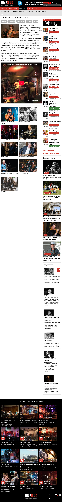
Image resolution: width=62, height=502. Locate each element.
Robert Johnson (26, 57)
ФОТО (40, 8)
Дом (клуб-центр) (25, 442)
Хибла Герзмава (49, 296)
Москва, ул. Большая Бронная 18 (28, 423)
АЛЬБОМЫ (34, 8)
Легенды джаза (5, 11)
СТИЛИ (45, 8)
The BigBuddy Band (6, 156)
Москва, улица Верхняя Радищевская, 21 (7, 490)
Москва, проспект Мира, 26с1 (9, 444)
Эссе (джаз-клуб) (53, 82)
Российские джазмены (18, 11)
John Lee (7, 57)
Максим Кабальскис (24, 139)
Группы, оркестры (41, 11)
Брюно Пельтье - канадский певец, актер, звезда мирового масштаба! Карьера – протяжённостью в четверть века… (52, 389)
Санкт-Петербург (53, 2)
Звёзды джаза (48, 265)
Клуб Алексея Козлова (55, 61)
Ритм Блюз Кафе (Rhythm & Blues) (53, 127)
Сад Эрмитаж (5, 464)
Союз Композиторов (54, 116)
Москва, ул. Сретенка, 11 (27, 488)
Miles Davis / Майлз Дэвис (52, 276)
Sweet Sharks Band (24, 121)
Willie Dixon (23, 55)
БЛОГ (28, 8)
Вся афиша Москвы (49, 150)
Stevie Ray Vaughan (14, 55)
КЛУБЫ (16, 8)
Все (2, 14)
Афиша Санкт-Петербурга (51, 153)
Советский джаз (54, 84)
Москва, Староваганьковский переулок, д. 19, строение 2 (47, 468)
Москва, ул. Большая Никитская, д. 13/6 (6, 424)
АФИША (2, 8)
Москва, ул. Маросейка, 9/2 (46, 488)
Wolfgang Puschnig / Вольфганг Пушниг (9, 174)
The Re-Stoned (23, 173)
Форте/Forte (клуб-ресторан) (28, 420)
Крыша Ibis (52, 33)
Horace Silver (48, 340)
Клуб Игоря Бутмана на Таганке (55, 44)
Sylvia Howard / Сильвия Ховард (7, 122)
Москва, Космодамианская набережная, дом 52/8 (27, 468)
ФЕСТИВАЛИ (9, 8)
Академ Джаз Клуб (6, 442)
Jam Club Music (53, 51)
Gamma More (52, 134)
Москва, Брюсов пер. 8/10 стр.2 (48, 444)
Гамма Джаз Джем (54, 131)
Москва (46, 2)
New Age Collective (6, 139)
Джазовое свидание (55, 48)
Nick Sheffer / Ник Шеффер (26, 156)
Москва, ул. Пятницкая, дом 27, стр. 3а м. (48, 423)
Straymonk (3, 191)
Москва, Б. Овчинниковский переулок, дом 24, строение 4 (28, 445)
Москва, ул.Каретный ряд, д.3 (9, 466)
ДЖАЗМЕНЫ (22, 8)
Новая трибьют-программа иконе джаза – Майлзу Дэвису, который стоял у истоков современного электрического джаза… (51, 280)
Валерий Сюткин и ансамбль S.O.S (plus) (54, 38)
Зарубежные (30, 11)
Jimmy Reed (17, 57)
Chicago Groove (53, 113)
